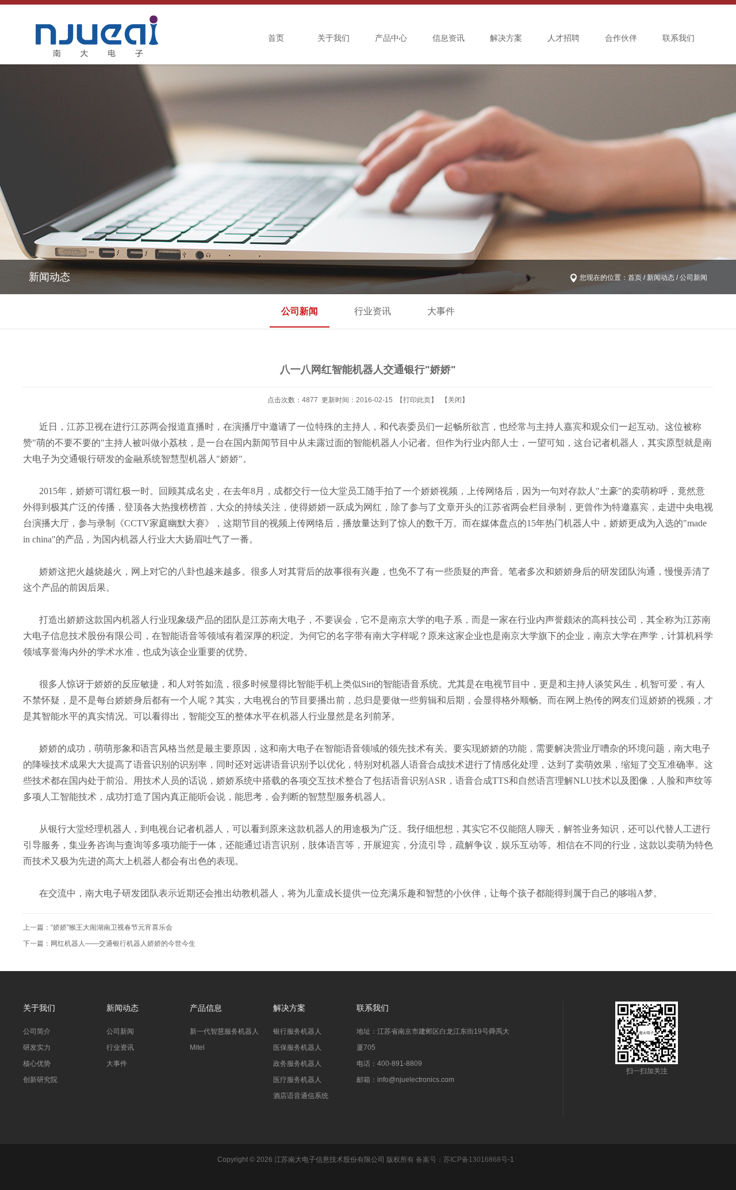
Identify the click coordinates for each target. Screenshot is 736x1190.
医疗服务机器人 (297, 1080)
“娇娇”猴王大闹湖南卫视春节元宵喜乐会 (111, 927)
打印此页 (417, 400)
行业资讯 (372, 311)
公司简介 (37, 1031)
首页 (276, 38)
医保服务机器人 (297, 1047)
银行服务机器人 (297, 1031)
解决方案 (506, 38)
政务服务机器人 (297, 1064)
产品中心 (391, 38)
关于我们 (333, 38)
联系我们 (678, 38)
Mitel (197, 1047)
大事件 (441, 311)
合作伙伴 (621, 38)
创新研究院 (40, 1080)
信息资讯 (448, 38)
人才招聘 (563, 38)
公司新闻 (299, 311)
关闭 (455, 400)
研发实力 (37, 1047)
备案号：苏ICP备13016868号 (462, 1160)
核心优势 (37, 1064)
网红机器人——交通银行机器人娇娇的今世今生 (123, 943)
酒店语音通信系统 (300, 1096)
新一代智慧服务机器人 (224, 1031)
